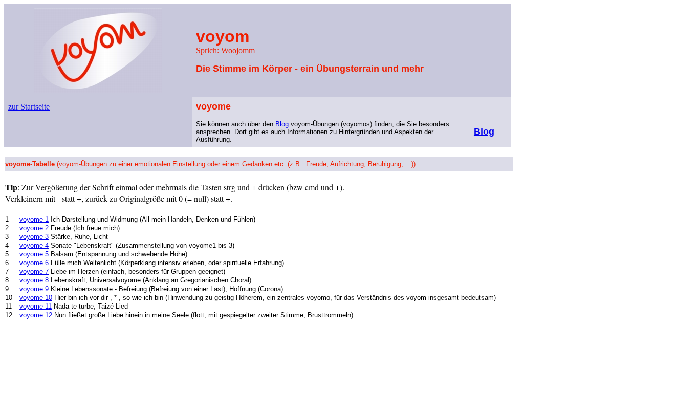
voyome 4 (34, 245)
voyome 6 (34, 263)
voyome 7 (34, 271)
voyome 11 (35, 306)
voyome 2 (34, 228)
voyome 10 (35, 297)
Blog (282, 124)
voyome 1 (34, 219)
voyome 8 (34, 280)
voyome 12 (35, 315)
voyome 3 (34, 237)
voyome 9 (34, 289)
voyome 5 (34, 254)
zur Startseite (29, 106)
